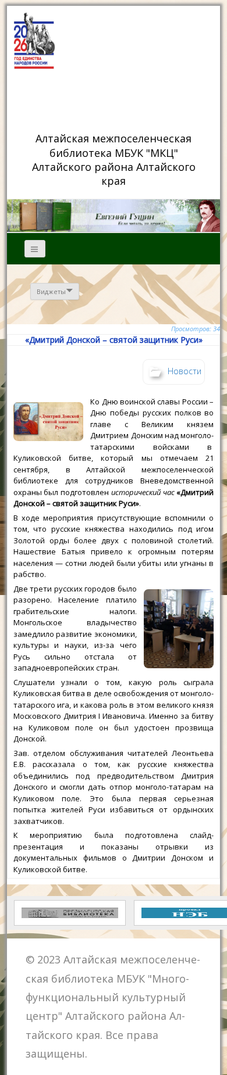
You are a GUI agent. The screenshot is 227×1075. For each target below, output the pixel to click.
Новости (184, 370)
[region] (114, 215)
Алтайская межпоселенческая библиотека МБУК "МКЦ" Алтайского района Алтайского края (115, 159)
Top (214, 1059)
